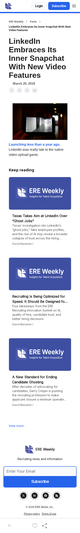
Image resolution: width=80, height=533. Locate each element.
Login (39, 6)
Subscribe (59, 6)
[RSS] (56, 495)
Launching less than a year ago (34, 144)
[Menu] (74, 5)
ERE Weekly (16, 21)
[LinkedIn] (34, 495)
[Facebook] (45, 495)
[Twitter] (23, 495)
